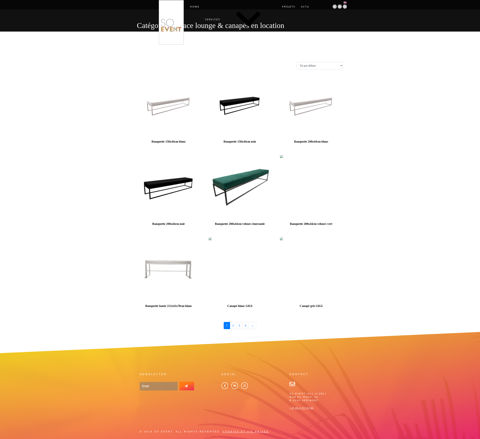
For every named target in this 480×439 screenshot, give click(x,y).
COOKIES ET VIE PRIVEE (246, 431)
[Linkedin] (234, 385)
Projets (288, 6)
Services (212, 19)
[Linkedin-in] (340, 7)
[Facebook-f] (335, 7)
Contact (252, 41)
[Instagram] (345, 7)
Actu (305, 6)
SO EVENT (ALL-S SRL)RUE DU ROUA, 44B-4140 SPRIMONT (308, 397)
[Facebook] (224, 385)
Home (195, 6)
